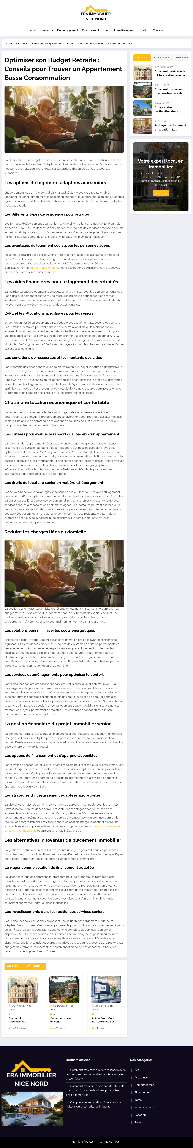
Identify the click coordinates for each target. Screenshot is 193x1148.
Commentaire (180, 57)
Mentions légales (82, 1141)
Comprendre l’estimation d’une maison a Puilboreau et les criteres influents (170, 109)
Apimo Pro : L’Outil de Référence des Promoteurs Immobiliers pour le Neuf (104, 1020)
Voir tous (161, 193)
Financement (90, 30)
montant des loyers (42, 267)
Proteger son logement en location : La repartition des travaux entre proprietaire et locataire (170, 128)
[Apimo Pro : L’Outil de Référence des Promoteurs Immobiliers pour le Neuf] (106, 989)
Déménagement (67, 30)
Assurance (46, 30)
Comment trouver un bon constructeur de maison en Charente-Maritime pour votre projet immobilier (62, 1020)
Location (143, 30)
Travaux (158, 30)
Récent (142, 57)
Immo (106, 30)
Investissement (124, 30)
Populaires (161, 57)
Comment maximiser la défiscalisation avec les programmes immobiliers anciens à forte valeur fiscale (21, 1020)
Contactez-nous (109, 1141)
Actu (33, 30)
